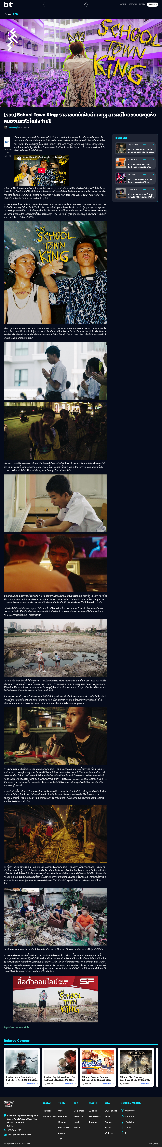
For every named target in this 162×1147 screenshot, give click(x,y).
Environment (111, 1110)
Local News (63, 1127)
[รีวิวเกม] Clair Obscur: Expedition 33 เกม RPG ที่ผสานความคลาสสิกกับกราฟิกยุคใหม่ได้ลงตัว (134, 1081)
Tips (60, 1138)
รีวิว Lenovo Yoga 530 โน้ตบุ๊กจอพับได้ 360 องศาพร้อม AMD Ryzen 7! (140, 197)
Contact (152, 4)
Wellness (109, 1133)
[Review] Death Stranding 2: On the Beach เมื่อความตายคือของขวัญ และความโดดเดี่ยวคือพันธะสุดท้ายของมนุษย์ (59, 1081)
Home (123, 4)
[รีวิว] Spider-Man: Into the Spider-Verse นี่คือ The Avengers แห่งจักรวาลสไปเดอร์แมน (140, 183)
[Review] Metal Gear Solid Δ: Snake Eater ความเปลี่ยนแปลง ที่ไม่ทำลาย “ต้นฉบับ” (22, 1080)
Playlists (47, 1110)
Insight (77, 1122)
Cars (60, 1110)
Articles (93, 1110)
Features (62, 1116)
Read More (147, 144)
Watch (133, 4)
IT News (62, 1122)
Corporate (79, 1110)
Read (142, 4)
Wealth (77, 1127)
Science (62, 1133)
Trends (108, 1127)
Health (108, 1116)
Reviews (93, 1122)
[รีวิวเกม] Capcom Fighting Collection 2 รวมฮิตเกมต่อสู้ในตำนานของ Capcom (96, 1080)
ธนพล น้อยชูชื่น (14, 127)
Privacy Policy (153, 1144)
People (108, 1122)
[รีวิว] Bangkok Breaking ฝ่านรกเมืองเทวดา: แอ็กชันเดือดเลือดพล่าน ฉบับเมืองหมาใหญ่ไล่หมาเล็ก (140, 153)
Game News (95, 1116)
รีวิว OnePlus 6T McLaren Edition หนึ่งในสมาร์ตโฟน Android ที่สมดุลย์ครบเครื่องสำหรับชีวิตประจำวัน (140, 168)
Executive (78, 1116)
